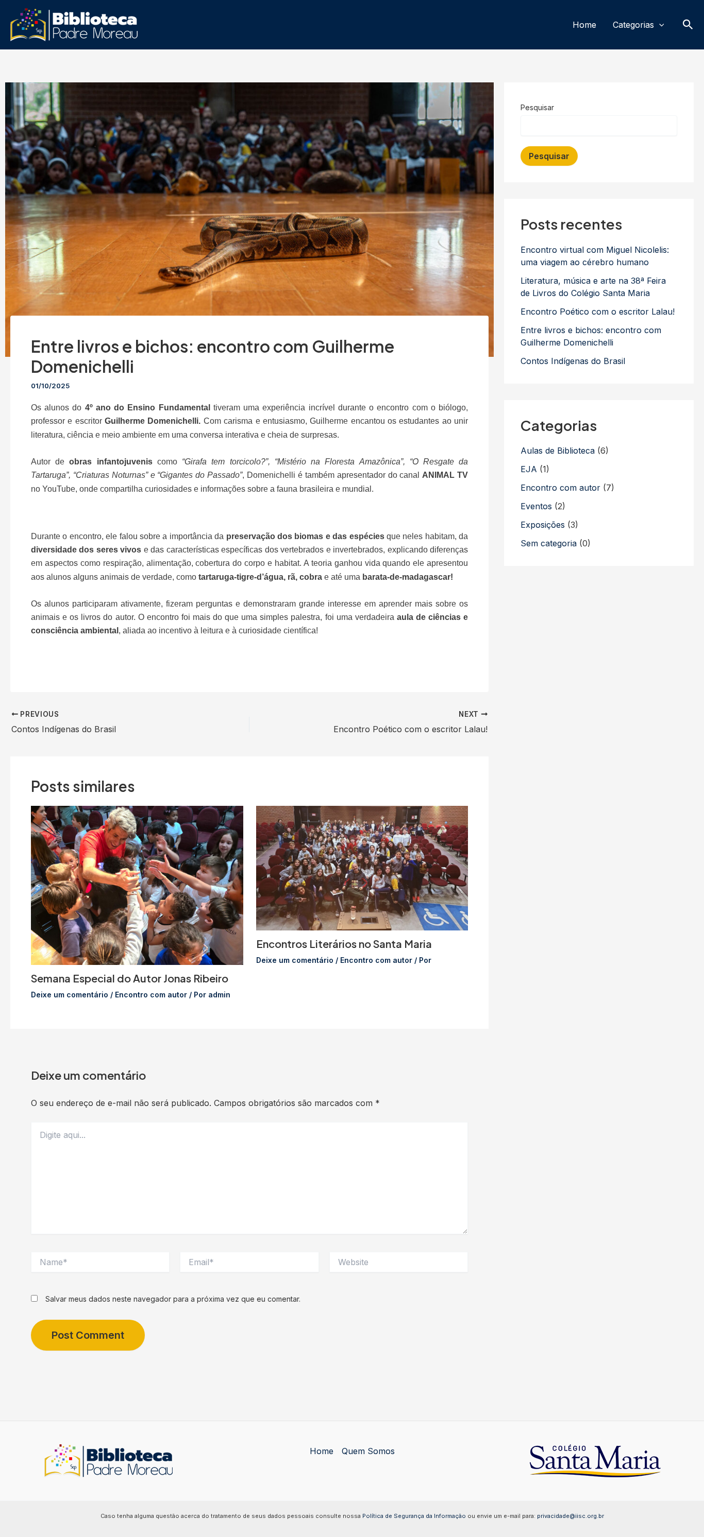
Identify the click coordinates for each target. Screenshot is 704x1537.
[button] (659, 25)
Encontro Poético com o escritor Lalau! (598, 311)
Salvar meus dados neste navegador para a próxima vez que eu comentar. (172, 1298)
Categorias (633, 25)
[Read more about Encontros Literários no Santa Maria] (362, 867)
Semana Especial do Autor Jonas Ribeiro (129, 978)
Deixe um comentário (69, 994)
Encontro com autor (151, 994)
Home (584, 25)
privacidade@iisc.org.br (570, 1515)
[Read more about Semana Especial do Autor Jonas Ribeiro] (137, 884)
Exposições (543, 525)
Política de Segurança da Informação (414, 1515)
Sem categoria (549, 543)
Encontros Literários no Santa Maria (344, 943)
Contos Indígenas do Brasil (573, 361)
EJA (529, 469)
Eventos (536, 506)
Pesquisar (537, 107)
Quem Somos (368, 1451)
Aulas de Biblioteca (558, 450)
